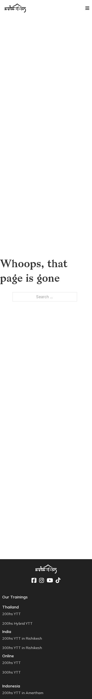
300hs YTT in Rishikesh (22, 647)
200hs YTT (11, 614)
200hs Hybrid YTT (17, 623)
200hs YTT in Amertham (22, 693)
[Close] (85, 8)
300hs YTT (11, 672)
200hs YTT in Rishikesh (22, 638)
